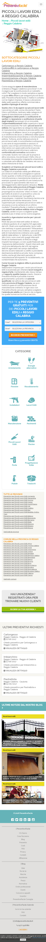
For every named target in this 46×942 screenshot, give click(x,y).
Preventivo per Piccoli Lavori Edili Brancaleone (20, 569)
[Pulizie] (14, 477)
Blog (23, 839)
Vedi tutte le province (11, 532)
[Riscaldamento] (31, 380)
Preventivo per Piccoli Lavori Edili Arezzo (18, 502)
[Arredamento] (14, 361)
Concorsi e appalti (23, 893)
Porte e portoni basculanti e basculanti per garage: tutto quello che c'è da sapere (22, 778)
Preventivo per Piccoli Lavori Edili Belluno (18, 516)
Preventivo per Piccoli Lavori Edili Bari (17, 510)
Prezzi (23, 881)
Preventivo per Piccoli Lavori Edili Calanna (18, 573)
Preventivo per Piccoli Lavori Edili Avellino (18, 508)
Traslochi (31, 484)
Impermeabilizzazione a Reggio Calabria (21, 75)
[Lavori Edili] (31, 398)
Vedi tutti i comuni (10, 579)
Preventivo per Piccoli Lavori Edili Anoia (18, 547)
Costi (23, 846)
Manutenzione (14, 423)
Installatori (14, 405)
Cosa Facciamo (23, 836)
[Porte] (14, 458)
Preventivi (23, 842)
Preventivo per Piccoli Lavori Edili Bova (17, 563)
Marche (23, 874)
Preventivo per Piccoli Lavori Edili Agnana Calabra (21, 545)
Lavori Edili (31, 405)
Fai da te (23, 871)
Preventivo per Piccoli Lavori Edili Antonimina (20, 549)
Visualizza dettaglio (16, 648)
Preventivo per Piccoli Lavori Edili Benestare (19, 557)
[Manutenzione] (14, 416)
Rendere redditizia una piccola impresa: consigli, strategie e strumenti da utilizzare (22, 801)
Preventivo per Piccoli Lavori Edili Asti (17, 506)
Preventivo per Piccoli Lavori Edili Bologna (19, 524)
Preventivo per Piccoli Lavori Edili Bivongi (18, 561)
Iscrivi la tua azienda (23, 909)
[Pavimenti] (31, 416)
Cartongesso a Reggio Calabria (17, 65)
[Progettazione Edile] (31, 456)
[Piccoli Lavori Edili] (14, 435)
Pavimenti (31, 423)
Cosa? (7, 322)
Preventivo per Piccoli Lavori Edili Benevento (20, 518)
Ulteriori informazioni (39, 937)
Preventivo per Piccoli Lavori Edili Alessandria (20, 498)
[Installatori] (14, 398)
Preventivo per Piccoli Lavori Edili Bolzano (18, 526)
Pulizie (15, 484)
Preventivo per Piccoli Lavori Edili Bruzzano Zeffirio (22, 571)
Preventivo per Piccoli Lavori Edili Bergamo (19, 520)
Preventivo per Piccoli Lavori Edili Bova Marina (20, 565)
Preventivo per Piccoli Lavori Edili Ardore (18, 551)
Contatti (23, 855)
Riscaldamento (31, 387)
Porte (14, 465)
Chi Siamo (23, 833)
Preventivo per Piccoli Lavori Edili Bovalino (19, 567)
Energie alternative (31, 367)
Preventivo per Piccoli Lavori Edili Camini (18, 575)
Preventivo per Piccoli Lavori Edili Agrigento (19, 496)
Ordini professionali (23, 887)
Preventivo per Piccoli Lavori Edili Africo (18, 544)
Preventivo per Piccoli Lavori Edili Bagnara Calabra (21, 555)
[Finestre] (14, 380)
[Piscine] (31, 437)
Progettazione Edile (31, 464)
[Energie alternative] (31, 359)
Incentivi (23, 896)
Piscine (31, 444)
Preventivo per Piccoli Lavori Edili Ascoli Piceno (20, 504)
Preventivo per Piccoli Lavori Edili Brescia (18, 528)
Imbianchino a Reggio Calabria (17, 73)
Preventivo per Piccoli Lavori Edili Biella (17, 522)
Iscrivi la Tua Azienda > (23, 609)
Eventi (23, 890)
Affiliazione (23, 858)
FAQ (23, 849)
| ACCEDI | (23, 930)
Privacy (23, 852)
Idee (23, 868)
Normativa (23, 884)
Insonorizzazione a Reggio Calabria (19, 78)
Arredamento (14, 368)
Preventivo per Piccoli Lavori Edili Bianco (18, 559)
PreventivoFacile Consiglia (23, 899)
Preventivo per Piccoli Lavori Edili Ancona (18, 500)
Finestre (14, 387)
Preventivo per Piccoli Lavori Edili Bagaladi (19, 553)
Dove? (7, 329)
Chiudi (23, 939)
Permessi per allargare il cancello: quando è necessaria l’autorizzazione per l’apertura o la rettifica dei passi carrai (23, 743)
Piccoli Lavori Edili (14, 443)
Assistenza (23, 877)
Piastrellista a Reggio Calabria (16, 80)
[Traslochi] (31, 477)
